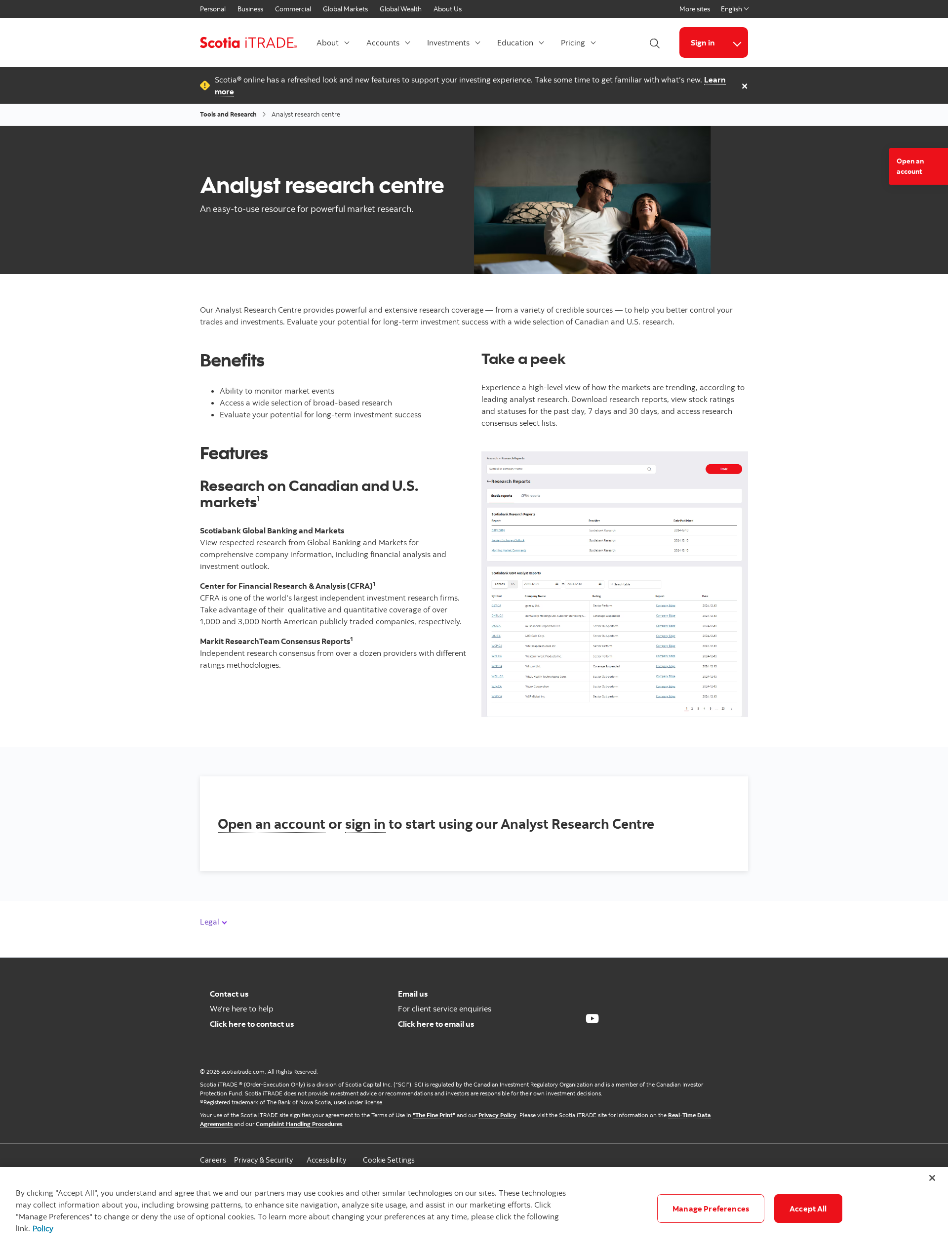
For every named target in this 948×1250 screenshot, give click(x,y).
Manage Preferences (710, 1208)
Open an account (271, 823)
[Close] (932, 1178)
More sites (694, 8)
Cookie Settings (389, 1160)
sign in (365, 823)
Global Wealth (401, 8)
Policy (43, 1228)
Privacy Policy (497, 1115)
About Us (448, 8)
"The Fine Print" (434, 1115)
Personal (213, 8)
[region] (474, 1208)
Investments (448, 42)
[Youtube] (592, 1018)
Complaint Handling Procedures (299, 1124)
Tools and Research (228, 114)
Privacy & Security (263, 1160)
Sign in (703, 42)
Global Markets (345, 8)
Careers (213, 1160)
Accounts (382, 42)
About (327, 42)
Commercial (293, 8)
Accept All (808, 1208)
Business (250, 8)
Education (515, 42)
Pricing (573, 42)
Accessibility (326, 1160)
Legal (210, 922)
